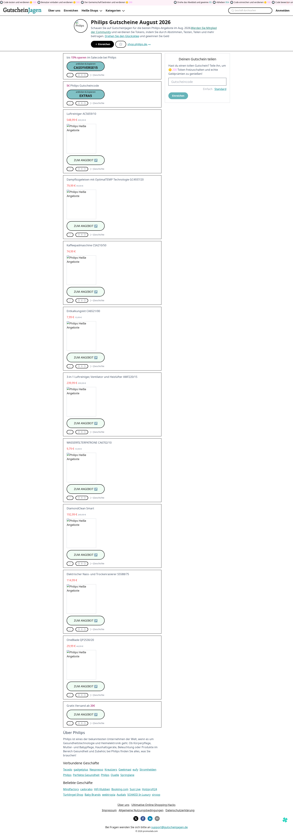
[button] (86, 66)
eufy (135, 769)
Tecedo (67, 769)
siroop (156, 795)
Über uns (123, 805)
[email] (157, 818)
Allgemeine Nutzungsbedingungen (141, 810)
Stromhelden (148, 769)
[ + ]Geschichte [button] (97, 75)
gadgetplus (81, 769)
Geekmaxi (125, 769)
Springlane (127, 775)
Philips (67, 775)
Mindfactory (71, 789)
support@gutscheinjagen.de (169, 827)
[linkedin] (150, 818)
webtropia (108, 795)
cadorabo (86, 789)
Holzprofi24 (149, 789)
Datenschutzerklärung (179, 810)
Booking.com (119, 789)
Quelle (115, 775)
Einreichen (104, 44)
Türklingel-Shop (73, 795)
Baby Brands (93, 795)
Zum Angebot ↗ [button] (85, 160)
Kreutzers (111, 769)
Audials (121, 795)
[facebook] (142, 818)
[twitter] (135, 818)
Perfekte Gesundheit (86, 775)
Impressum (109, 810)
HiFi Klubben (102, 789)
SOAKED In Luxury (139, 795)
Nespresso (96, 769)
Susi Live (135, 789)
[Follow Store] (120, 44)
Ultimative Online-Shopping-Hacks (153, 805)
